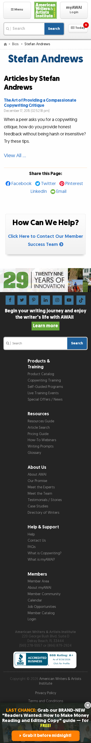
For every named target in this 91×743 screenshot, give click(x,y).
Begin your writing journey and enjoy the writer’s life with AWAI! (45, 318)
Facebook (21, 184)
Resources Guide (41, 421)
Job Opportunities (42, 606)
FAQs (31, 547)
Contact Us (37, 540)
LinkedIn (39, 191)
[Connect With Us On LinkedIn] (45, 300)
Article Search (39, 427)
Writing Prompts (40, 446)
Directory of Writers (43, 512)
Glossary (34, 452)
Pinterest (74, 184)
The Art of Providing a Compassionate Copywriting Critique (40, 103)
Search (54, 28)
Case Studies (38, 506)
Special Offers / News (45, 399)
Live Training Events (43, 393)
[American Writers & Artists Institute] (45, 10)
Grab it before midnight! (47, 735)
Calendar (35, 600)
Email (61, 191)
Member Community (44, 594)
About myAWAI (39, 587)
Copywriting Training (44, 380)
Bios (15, 44)
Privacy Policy (45, 693)
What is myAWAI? (41, 559)
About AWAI (37, 474)
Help (31, 534)
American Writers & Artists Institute (60, 681)
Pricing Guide (38, 434)
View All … (15, 155)
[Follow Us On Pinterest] (33, 300)
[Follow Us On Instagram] (57, 300)
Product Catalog (41, 374)
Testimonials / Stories (45, 500)
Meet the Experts (41, 487)
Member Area (38, 581)
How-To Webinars (42, 440)
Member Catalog (41, 613)
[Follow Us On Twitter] (21, 300)
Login (32, 619)
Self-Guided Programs (45, 386)
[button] (17, 10)
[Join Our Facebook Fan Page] (10, 300)
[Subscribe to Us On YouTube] (69, 300)
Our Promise (37, 481)
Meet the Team (40, 493)
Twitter (48, 184)
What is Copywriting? (44, 553)
